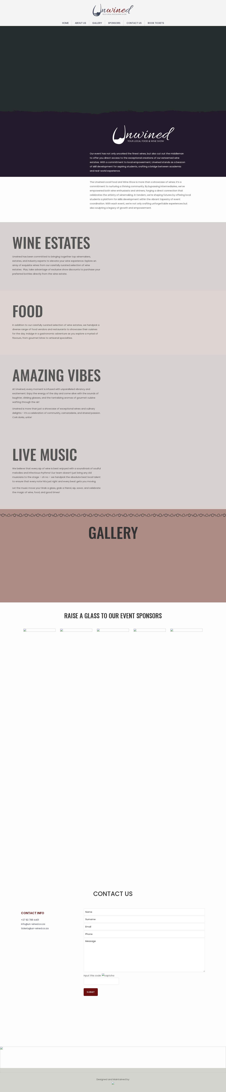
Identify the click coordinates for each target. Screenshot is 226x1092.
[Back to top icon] (211, 1085)
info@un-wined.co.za (33, 924)
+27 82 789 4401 (30, 919)
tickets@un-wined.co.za (35, 928)
